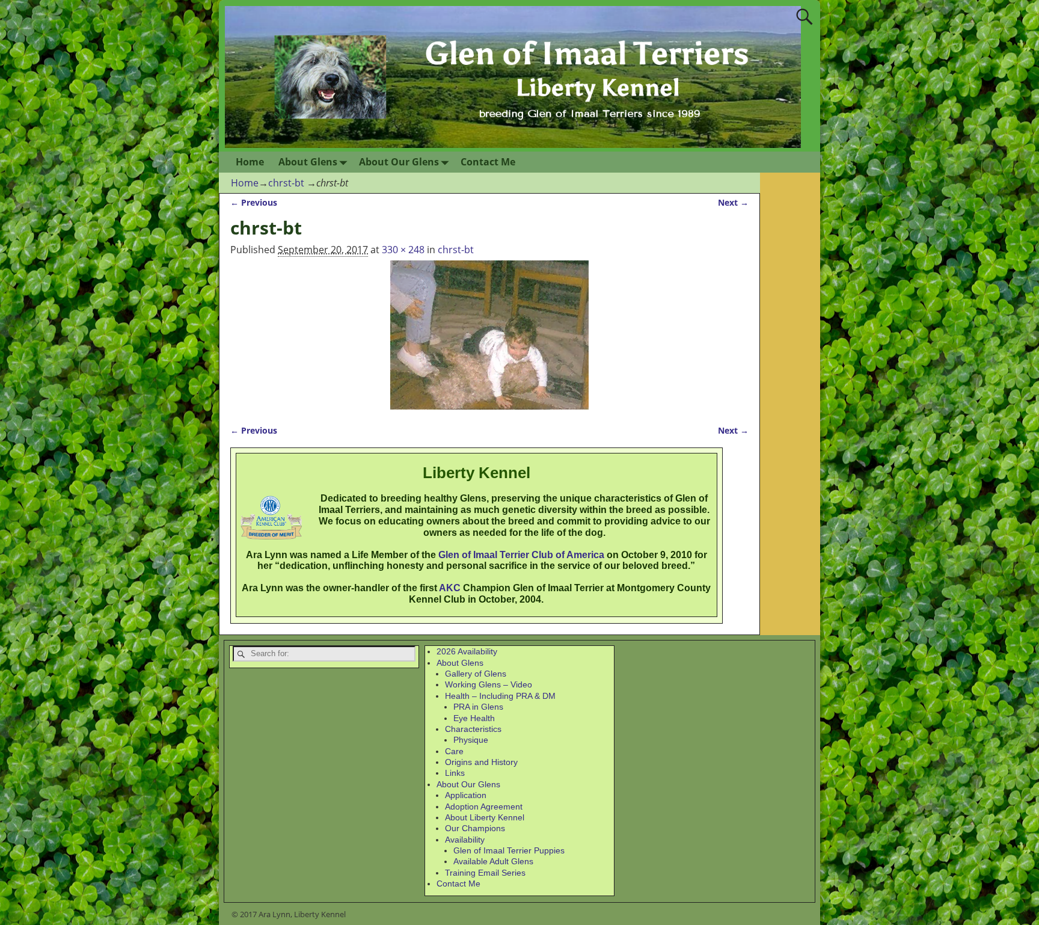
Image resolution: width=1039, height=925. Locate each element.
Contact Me (488, 161)
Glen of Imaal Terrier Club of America (521, 555)
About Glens (307, 161)
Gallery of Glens (475, 673)
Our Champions (475, 828)
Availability (465, 839)
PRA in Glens (478, 706)
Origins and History (481, 762)
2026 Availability (467, 651)
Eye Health (474, 718)
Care (454, 751)
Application (465, 795)
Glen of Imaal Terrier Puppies (509, 850)
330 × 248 (403, 249)
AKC (450, 588)
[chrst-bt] (489, 335)
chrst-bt (286, 182)
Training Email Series (485, 872)
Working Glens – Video (488, 684)
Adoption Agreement (484, 806)
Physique (470, 740)
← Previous (253, 202)
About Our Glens (399, 161)
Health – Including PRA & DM (500, 696)
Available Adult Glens (493, 861)
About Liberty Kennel (484, 817)
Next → (733, 202)
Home (250, 161)
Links (455, 773)
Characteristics (473, 729)
